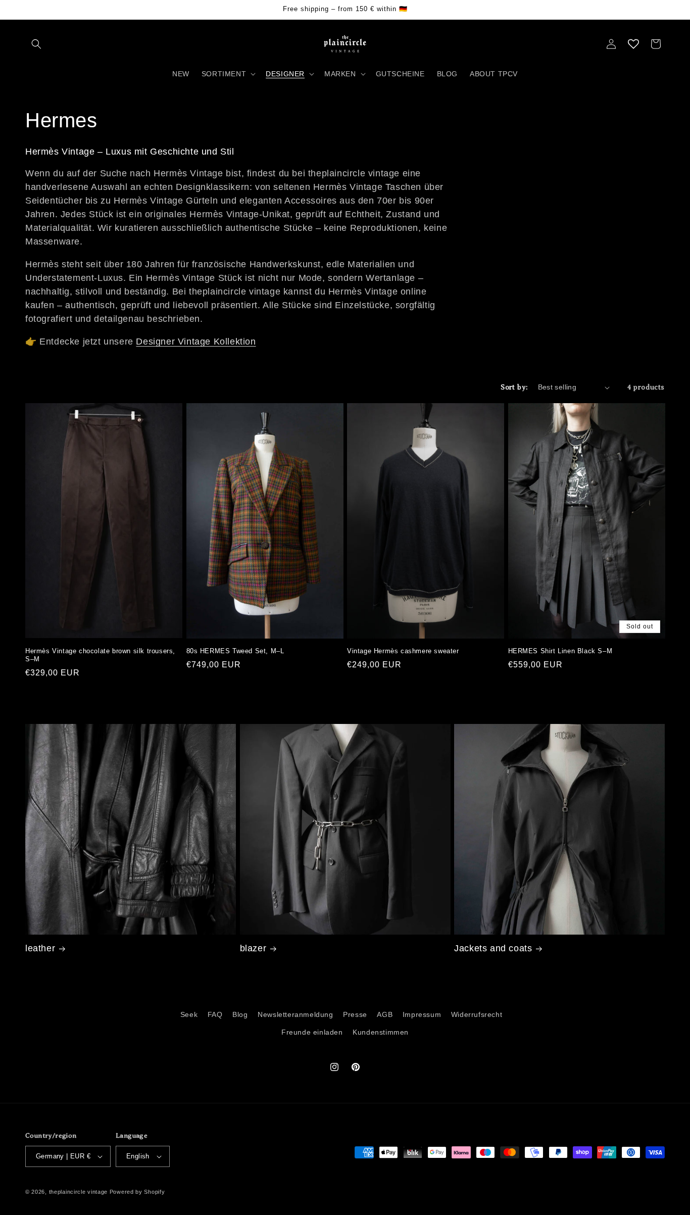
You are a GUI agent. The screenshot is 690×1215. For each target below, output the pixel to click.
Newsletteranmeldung (295, 1014)
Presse (355, 1014)
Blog (240, 1014)
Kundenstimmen (381, 1032)
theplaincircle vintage (78, 1192)
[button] (36, 44)
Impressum (422, 1014)
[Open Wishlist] (633, 44)
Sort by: (514, 387)
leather (40, 948)
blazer (253, 948)
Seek (189, 1014)
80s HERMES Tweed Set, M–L (235, 651)
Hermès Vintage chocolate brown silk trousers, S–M (100, 655)
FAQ (215, 1014)
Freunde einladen (312, 1032)
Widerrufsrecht (476, 1014)
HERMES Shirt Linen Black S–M (560, 651)
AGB (384, 1014)
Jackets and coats (493, 948)
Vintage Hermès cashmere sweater (403, 651)
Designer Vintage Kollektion (196, 341)
